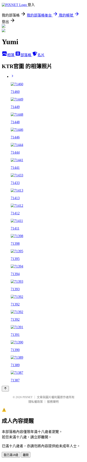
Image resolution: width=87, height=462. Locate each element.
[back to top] (5, 388)
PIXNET (28, 397)
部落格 (26, 55)
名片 (41, 55)
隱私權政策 (35, 401)
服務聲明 (53, 401)
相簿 (11, 55)
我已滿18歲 (11, 455)
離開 (26, 455)
